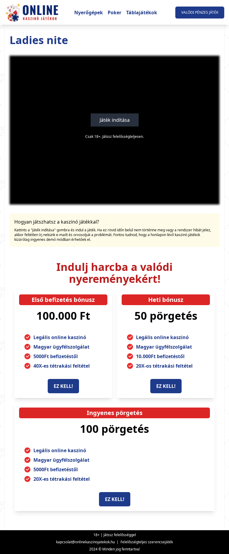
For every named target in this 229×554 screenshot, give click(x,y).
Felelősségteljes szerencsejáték (146, 541)
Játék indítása (115, 120)
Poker (114, 12)
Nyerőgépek (88, 12)
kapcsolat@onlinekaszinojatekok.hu (85, 541)
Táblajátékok (141, 12)
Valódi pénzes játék (199, 12)
